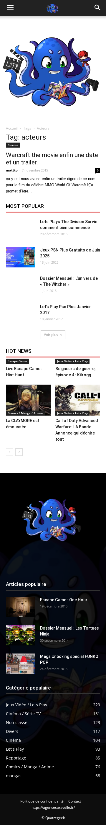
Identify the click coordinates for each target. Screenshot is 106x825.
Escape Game (17, 361)
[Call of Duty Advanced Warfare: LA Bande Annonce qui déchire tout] (77, 400)
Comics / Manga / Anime (25, 413)
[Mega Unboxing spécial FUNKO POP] (20, 664)
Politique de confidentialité (42, 801)
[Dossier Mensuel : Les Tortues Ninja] (20, 635)
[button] (98, 8)
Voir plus (51, 334)
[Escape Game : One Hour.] (20, 607)
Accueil (12, 128)
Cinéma (13, 145)
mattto (12, 170)
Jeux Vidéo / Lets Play (72, 361)
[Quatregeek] (53, 69)
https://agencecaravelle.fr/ (53, 807)
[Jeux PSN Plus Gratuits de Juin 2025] (20, 257)
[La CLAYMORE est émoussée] (28, 400)
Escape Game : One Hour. (64, 599)
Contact (74, 801)
